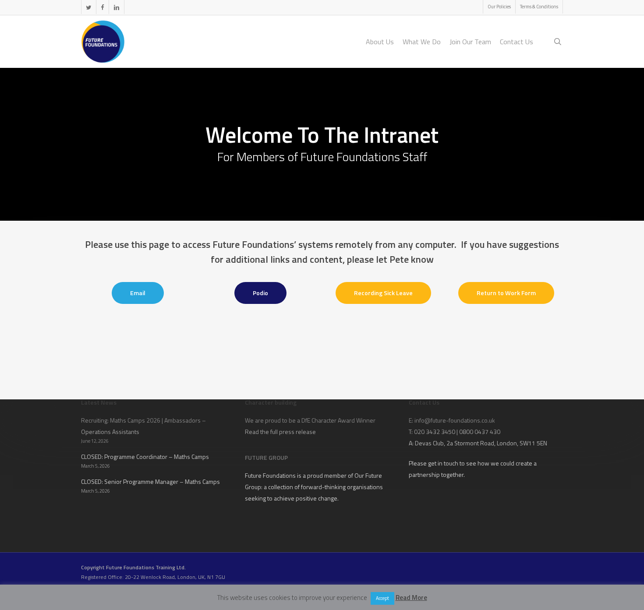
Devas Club (429, 443)
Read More (411, 597)
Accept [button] (382, 598)
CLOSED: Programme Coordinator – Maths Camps (145, 456)
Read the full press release (280, 431)
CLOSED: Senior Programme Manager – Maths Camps (150, 481)
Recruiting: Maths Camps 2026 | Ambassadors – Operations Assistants (143, 426)
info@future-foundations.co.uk (454, 420)
